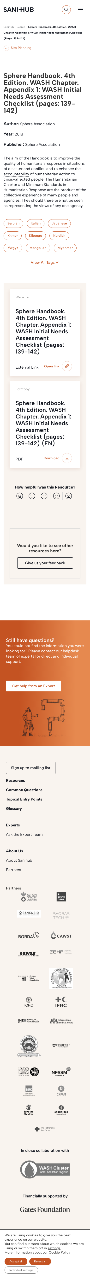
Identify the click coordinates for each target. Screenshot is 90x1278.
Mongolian (38, 248)
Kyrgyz (12, 248)
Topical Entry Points (24, 799)
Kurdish (59, 236)
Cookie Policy (59, 1252)
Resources (15, 780)
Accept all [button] (16, 1261)
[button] (80, 9)
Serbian (13, 223)
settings (54, 1248)
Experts (13, 825)
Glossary (14, 808)
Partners (13, 869)
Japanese (59, 223)
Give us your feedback (45, 563)
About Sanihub (19, 860)
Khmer (12, 236)
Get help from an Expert (33, 686)
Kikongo (35, 236)
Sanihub (9, 27)
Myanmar (65, 248)
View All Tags (43, 262)
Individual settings (21, 1270)
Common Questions (24, 790)
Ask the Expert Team (24, 834)
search (21, 27)
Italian (36, 223)
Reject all (40, 1261)
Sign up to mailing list (30, 768)
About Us (14, 851)
